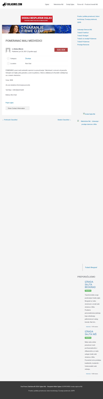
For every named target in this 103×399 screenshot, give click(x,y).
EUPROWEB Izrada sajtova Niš (72, 386)
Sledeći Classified (64, 120)
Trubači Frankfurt (83, 33)
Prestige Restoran (83, 45)
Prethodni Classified (9, 120)
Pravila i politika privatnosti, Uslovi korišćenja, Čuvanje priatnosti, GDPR (88, 19)
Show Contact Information (16, 108)
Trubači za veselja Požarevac (86, 39)
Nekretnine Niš (58, 4)
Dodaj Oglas (70, 4)
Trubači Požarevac (83, 42)
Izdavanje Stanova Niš (84, 30)
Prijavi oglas (9, 103)
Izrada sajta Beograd (90, 284)
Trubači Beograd (91, 267)
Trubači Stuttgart (82, 36)
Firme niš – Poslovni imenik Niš (87, 4)
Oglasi (47, 4)
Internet (88, 326)
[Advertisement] (89, 76)
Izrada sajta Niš (90, 333)
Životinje (28, 58)
